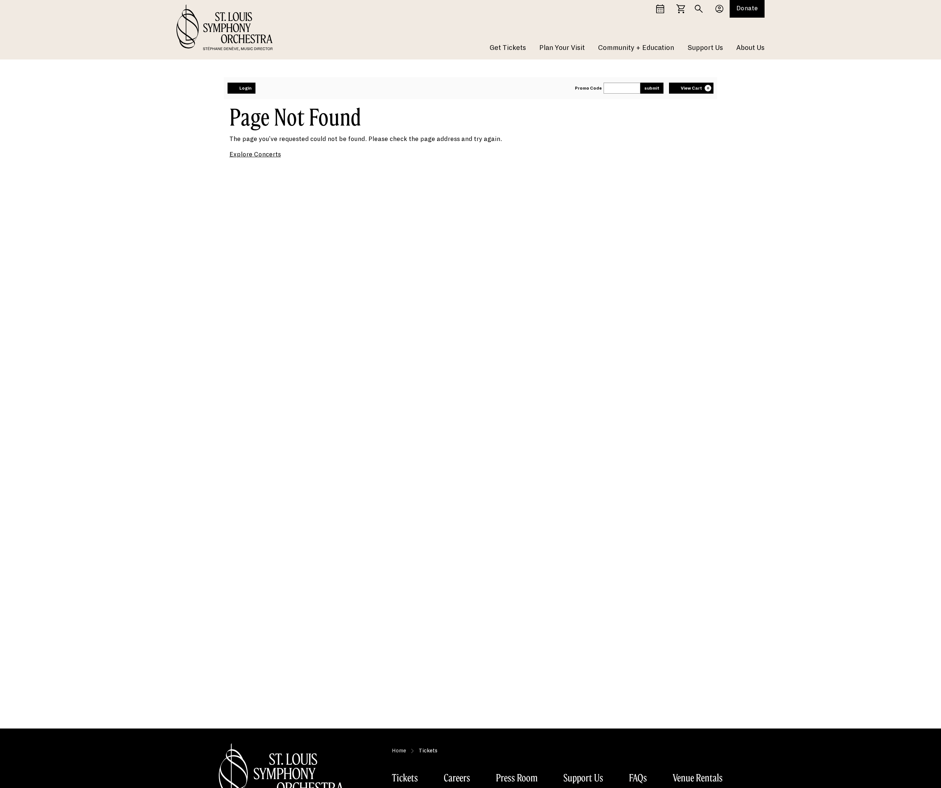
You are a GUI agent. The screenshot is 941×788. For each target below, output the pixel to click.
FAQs (638, 777)
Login (245, 88)
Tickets (405, 777)
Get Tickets (508, 47)
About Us (750, 47)
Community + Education (636, 47)
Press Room (517, 777)
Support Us (705, 47)
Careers (457, 777)
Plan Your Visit (562, 47)
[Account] (719, 9)
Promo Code (588, 88)
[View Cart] (680, 9)
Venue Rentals (698, 777)
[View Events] (660, 9)
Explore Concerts (255, 154)
